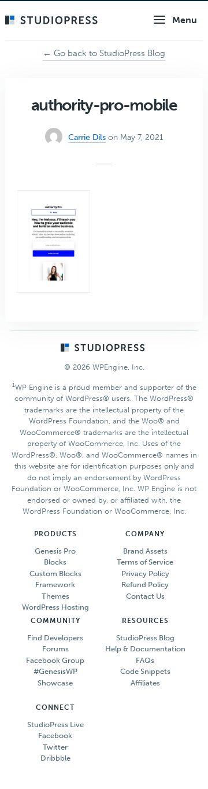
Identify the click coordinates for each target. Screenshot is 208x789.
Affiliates (145, 683)
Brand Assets (145, 551)
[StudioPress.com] (53, 21)
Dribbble (55, 758)
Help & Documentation (145, 648)
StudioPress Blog (145, 637)
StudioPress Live (55, 724)
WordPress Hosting (55, 607)
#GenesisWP (55, 671)
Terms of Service (145, 562)
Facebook (55, 735)
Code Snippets (145, 671)
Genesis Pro (55, 551)
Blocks (55, 562)
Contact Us (145, 596)
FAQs (145, 660)
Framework (55, 584)
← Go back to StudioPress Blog (104, 53)
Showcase (55, 683)
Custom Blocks (55, 573)
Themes (55, 596)
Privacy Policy (145, 573)
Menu (184, 19)
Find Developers (55, 637)
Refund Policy (145, 584)
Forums (55, 648)
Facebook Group (55, 660)
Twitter (55, 747)
